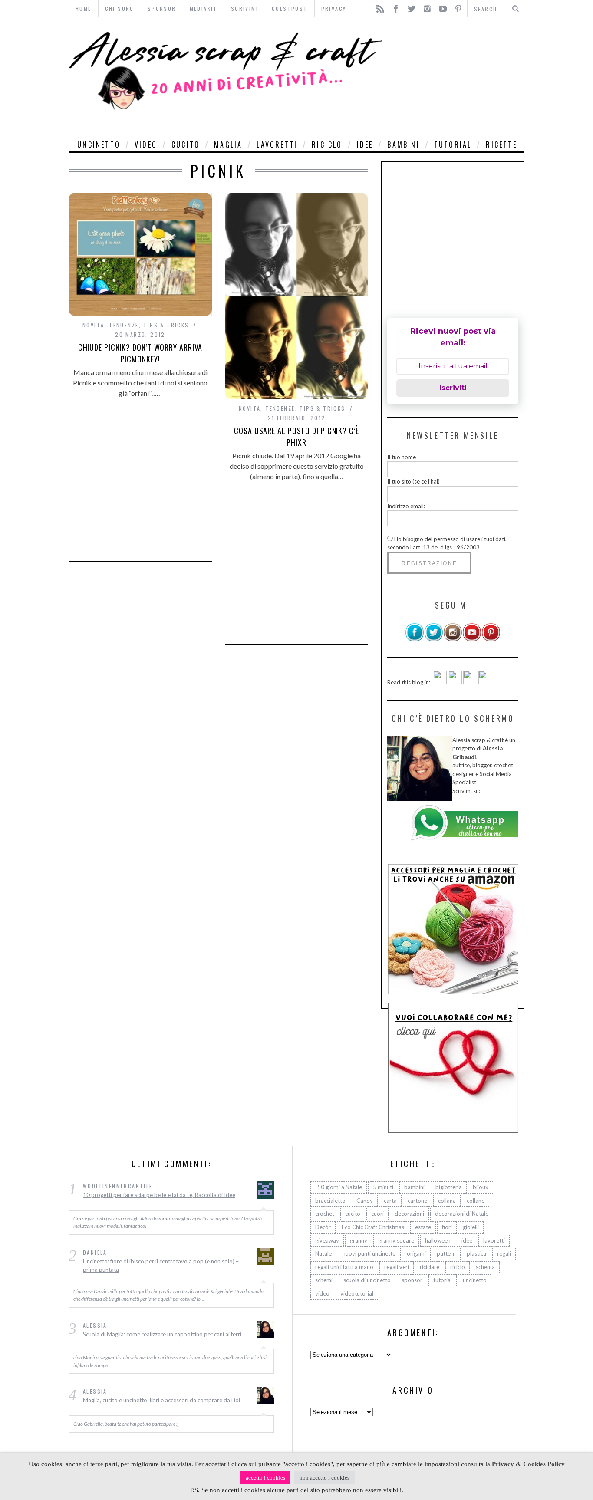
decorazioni (409, 1213)
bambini (403, 144)
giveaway (327, 1240)
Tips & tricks (166, 325)
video (146, 144)
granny (358, 1240)
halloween (438, 1240)
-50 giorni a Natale (338, 1187)
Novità (93, 325)
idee (365, 144)
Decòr (323, 1227)
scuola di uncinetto (367, 1279)
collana (447, 1200)
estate (423, 1227)
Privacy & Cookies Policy (528, 1464)
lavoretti (277, 144)
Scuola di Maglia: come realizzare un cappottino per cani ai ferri (162, 1334)
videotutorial (356, 1293)
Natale (323, 1253)
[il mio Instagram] (452, 639)
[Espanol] (470, 682)
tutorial (453, 144)
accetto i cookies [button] (265, 1477)
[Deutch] (455, 682)
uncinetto (98, 144)
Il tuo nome (401, 457)
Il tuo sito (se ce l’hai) (413, 481)
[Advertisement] (456, 77)
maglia (228, 144)
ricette (501, 144)
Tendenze (123, 325)
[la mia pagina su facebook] (414, 639)
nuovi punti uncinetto (369, 1253)
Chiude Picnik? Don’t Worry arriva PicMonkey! (140, 353)
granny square (396, 1240)
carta (390, 1200)
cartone (417, 1200)
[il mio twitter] (433, 639)
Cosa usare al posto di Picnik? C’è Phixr (296, 436)
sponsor (412, 1279)
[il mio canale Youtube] (471, 639)
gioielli (471, 1227)
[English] (440, 682)
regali (504, 1253)
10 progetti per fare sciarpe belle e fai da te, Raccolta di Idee (159, 1194)
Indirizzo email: (406, 506)
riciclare (429, 1266)
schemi (324, 1279)
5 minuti (383, 1187)
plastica (476, 1253)
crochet (324, 1213)
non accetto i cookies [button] (324, 1477)
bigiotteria (448, 1187)
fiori (447, 1227)
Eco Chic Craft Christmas (373, 1227)
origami (416, 1253)
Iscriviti (453, 388)
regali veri (396, 1266)
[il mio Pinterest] (491, 639)
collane (475, 1200)
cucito (185, 144)
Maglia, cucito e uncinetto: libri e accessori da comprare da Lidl (161, 1400)
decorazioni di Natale (461, 1213)
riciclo (327, 144)
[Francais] (485, 682)
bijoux (480, 1187)
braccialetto (330, 1200)
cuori (377, 1213)
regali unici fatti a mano (344, 1266)
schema (485, 1266)
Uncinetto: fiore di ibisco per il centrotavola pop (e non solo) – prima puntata (161, 1265)
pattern (446, 1253)
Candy (364, 1200)
